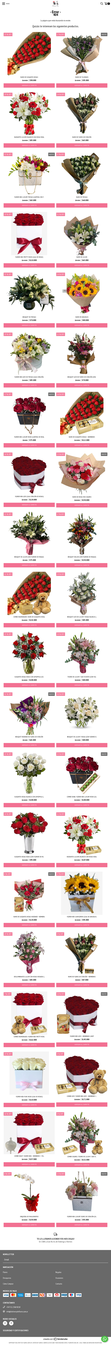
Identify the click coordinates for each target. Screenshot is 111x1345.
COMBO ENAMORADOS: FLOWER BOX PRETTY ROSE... (29, 1036)
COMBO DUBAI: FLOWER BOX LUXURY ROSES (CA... (82, 797)
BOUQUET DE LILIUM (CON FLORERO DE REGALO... (29, 557)
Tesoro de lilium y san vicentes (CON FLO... (81, 677)
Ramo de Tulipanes (81, 77)
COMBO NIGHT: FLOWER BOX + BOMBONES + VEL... (29, 1156)
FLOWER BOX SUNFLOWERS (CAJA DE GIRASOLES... (82, 917)
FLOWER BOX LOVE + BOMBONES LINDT (82, 1036)
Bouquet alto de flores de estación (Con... (81, 377)
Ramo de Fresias (81, 197)
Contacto (59, 1283)
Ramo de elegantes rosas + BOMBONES (82, 437)
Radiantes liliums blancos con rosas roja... (29, 137)
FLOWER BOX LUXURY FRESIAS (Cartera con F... (29, 197)
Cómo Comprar (8, 1283)
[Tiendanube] (55, 1340)
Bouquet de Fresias (29, 317)
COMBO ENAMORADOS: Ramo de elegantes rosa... (29, 617)
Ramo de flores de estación (81, 137)
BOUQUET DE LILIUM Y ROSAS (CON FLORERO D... (82, 737)
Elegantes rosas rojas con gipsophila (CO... (29, 677)
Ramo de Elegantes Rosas (29, 77)
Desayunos (7, 1278)
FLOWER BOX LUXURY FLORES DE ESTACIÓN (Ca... (82, 1216)
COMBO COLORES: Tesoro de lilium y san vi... (81, 1156)
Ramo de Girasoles (81, 317)
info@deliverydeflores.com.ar (17, 1311)
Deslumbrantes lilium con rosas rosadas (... (29, 977)
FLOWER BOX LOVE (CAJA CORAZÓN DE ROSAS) (29, 496)
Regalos (58, 1272)
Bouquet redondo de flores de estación (29, 737)
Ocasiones (59, 1278)
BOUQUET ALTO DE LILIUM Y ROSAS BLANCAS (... (82, 617)
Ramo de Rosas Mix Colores (81, 497)
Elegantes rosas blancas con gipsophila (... (29, 797)
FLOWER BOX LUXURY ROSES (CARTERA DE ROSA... (29, 437)
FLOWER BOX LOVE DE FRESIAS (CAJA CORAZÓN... (29, 377)
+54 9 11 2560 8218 (13, 1307)
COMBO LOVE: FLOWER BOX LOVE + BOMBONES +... (82, 1096)
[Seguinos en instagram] (5, 1323)
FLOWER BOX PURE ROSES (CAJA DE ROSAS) (29, 1096)
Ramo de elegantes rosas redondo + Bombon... (29, 917)
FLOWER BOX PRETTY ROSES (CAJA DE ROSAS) (29, 257)
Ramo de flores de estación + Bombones (82, 977)
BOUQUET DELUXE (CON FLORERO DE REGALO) (82, 557)
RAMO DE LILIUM (81, 257)
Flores (5, 1272)
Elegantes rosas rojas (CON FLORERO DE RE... (29, 857)
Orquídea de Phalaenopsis (29, 1216)
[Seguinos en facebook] (11, 1323)
